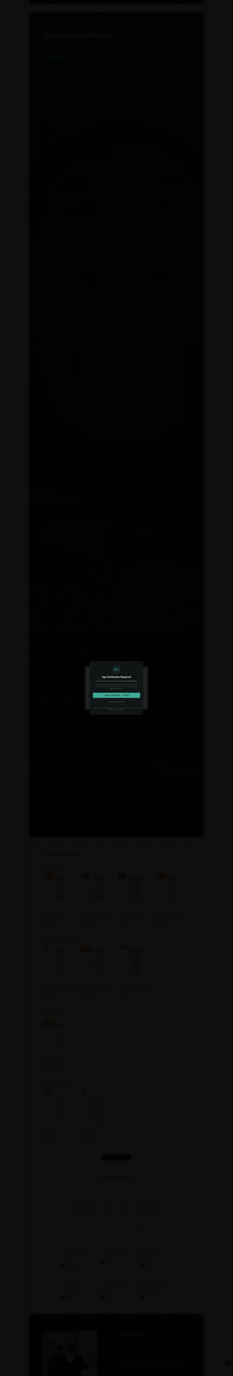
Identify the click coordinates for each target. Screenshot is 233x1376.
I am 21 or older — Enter (116, 695)
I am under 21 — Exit (117, 702)
